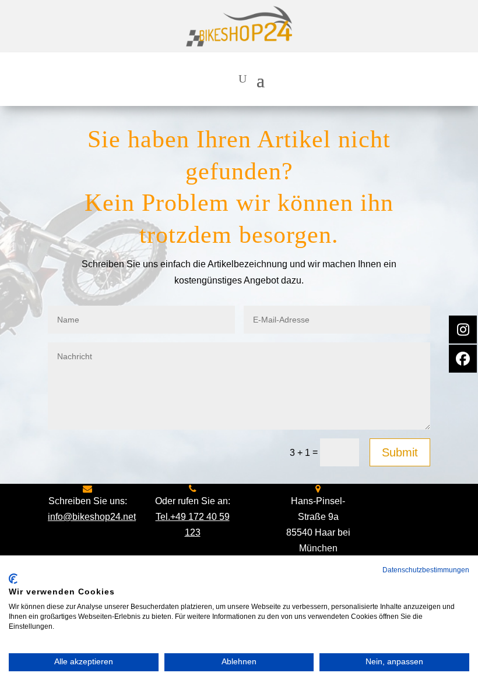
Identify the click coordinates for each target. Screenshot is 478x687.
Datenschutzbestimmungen (425, 570)
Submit (400, 452)
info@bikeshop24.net (92, 517)
